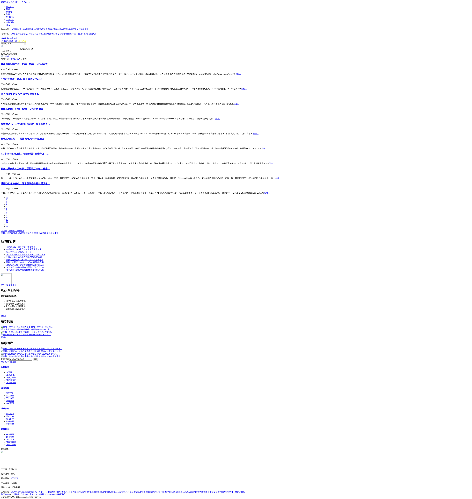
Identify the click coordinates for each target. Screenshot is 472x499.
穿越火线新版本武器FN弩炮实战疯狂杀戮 (24, 257)
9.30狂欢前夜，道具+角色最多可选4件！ (22, 79)
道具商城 (29, 29)
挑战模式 (10, 424)
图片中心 (10, 393)
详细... (238, 74)
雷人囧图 (10, 395)
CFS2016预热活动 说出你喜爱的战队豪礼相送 (25, 254)
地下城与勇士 (37, 492)
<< (7, 198)
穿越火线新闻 (19, 233)
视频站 (9, 12)
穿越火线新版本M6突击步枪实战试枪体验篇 (25, 262)
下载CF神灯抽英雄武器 (86, 34)
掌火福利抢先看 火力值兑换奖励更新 (20, 94)
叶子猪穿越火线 (238, 492)
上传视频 (20, 231)
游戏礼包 (5, 38)
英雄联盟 (27, 492)
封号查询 (55, 29)
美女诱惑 (10, 398)
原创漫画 (10, 401)
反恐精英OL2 (17, 492)
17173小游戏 (48, 492)
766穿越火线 (71, 492)
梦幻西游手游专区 (209, 492)
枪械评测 (10, 421)
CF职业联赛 (11, 442)
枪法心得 (10, 419)
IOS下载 (4, 285)
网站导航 (61, 494)
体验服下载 (72, 29)
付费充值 (13, 38)
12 (7, 222)
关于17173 (5, 494)
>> (7, 226)
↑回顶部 (12, 362)
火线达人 (10, 20)
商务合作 (5, 362)
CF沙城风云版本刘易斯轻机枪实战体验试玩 (25, 265)
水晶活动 (10, 22)
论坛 (8, 25)
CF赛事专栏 (11, 380)
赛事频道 (5, 429)
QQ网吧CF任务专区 (34, 34)
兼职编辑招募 (82, 29)
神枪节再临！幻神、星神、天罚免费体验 (22, 109)
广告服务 (24, 494)
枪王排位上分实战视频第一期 (18, 252)
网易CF (155, 492)
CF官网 (14, 29)
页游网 (193, 492)
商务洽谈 (33, 494)
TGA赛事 (10, 437)
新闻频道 (5, 367)
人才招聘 (15, 494)
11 (7, 220)
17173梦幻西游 (131, 492)
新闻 (8, 9)
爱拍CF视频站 (93, 492)
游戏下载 (13, 41)
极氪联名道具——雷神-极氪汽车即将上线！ (23, 138)
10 (7, 217)
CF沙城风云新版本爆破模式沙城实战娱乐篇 (25, 270)
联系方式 (43, 494)
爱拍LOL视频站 (118, 492)
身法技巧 (10, 414)
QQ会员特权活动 (18, 34)
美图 (8, 14)
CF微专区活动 (59, 34)
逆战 (139, 492)
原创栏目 (29, 233)
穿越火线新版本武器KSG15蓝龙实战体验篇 (24, 260)
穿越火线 (15, 59)
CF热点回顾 (11, 377)
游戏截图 (5, 388)
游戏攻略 (5, 408)
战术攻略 (10, 416)
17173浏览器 (184, 492)
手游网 (199, 492)
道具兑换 (47, 29)
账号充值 (21, 29)
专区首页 (10, 7)
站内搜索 (5, 359)
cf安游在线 (174, 492)
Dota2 (161, 492)
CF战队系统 (38, 29)
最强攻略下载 (53, 233)
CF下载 (4, 231)
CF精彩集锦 (11, 445)
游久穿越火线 (105, 492)
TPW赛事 (10, 434)
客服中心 (52, 494)
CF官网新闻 (11, 383)
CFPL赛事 (10, 439)
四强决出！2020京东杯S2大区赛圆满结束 (23, 249)
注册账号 (5, 41)
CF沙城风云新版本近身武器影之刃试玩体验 (25, 267)
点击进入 (15, 478)
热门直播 (10, 17)
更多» (3, 316)
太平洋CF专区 (59, 492)
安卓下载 (12, 285)
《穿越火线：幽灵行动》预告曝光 (20, 247)
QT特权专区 (70, 34)
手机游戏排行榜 (224, 492)
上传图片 (12, 231)
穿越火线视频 (7, 233)
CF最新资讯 (11, 375)
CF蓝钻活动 (48, 34)
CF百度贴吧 (146, 492)
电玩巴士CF (81, 492)
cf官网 (167, 492)
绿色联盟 (63, 29)
